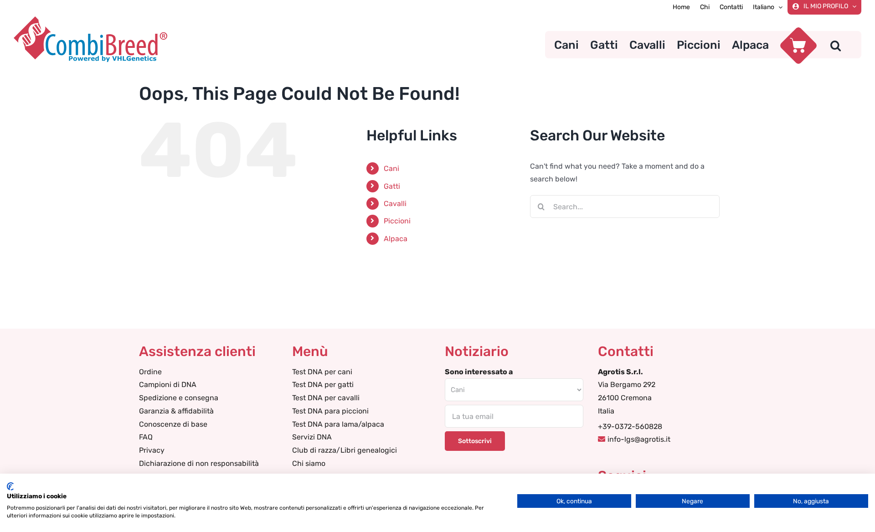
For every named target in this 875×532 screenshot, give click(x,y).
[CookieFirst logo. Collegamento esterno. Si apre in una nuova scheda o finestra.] (10, 486)
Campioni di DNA (167, 384)
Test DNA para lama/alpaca (338, 424)
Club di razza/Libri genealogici (344, 450)
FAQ (146, 437)
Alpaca (395, 238)
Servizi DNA (312, 437)
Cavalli (395, 203)
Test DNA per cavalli (326, 397)
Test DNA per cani (322, 371)
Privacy (152, 450)
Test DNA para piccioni (330, 411)
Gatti (392, 186)
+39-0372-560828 (630, 426)
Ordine (150, 371)
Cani (391, 168)
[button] (835, 44)
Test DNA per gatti (323, 384)
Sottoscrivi (475, 441)
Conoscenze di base (173, 424)
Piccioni (397, 221)
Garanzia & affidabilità (176, 411)
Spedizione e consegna (178, 397)
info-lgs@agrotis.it (638, 439)
